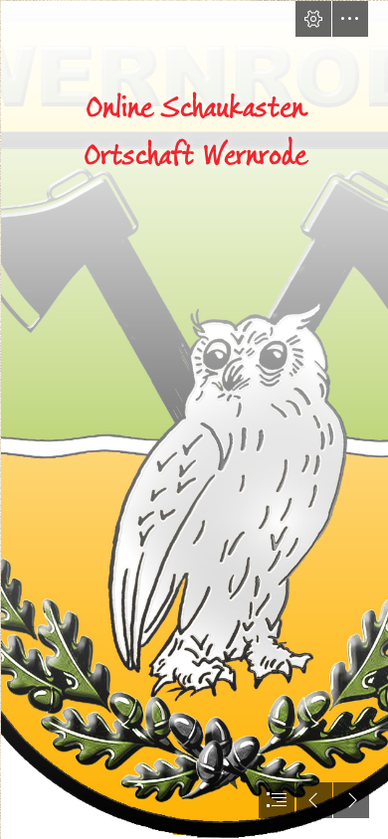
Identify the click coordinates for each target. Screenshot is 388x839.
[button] (313, 19)
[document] (194, 419)
